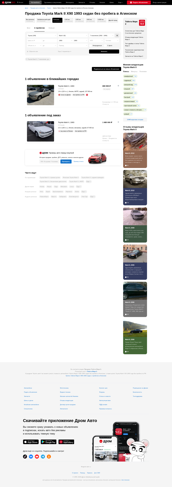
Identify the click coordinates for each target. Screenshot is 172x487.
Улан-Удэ (84, 196)
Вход (159, 2)
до (43, 45)
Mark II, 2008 (129, 228)
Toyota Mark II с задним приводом (93, 177)
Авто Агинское (125, 480)
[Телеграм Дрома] (43, 457)
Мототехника (64, 388)
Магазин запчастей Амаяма (69, 396)
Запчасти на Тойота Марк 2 (134, 56)
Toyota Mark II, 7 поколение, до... (39, 59)
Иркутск (53, 196)
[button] (89, 181)
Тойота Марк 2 (131, 22)
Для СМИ (97, 473)
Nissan (49, 186)
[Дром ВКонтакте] (31, 457)
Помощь (82, 473)
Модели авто (85, 466)
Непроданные (97, 45)
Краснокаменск (58, 191)
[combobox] (42, 36)
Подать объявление (30, 392)
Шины (112, 2)
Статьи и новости (104, 396)
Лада (56, 186)
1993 (60, 40)
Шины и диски (28, 400)
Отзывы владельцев (66, 400)
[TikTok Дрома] (25, 457)
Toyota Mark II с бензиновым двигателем (53, 181)
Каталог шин (103, 388)
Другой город (113, 20)
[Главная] (8, 2)
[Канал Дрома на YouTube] (37, 457)
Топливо (108, 40)
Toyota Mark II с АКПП (76, 181)
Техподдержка (137, 396)
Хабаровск (62, 196)
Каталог (102, 2)
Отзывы (92, 2)
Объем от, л (32, 45)
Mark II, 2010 (129, 153)
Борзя (48, 191)
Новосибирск (44, 196)
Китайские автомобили (31, 404)
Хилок (77, 191)
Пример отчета (78, 161)
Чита (41, 191)
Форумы (102, 392)
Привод (61, 45)
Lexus (72, 186)
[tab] (28, 29)
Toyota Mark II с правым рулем (50, 177)
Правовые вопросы (105, 409)
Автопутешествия (105, 400)
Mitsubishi (64, 186)
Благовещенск (74, 196)
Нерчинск (69, 191)
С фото (109, 45)
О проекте (75, 473)
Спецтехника (28, 409)
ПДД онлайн (103, 404)
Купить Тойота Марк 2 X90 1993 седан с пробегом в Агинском (86, 376)
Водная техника (65, 392)
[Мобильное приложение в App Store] (31, 441)
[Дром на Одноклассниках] (49, 457)
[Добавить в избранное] (118, 85)
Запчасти (81, 2)
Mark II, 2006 (129, 265)
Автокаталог (64, 409)
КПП (91, 40)
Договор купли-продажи (68, 404)
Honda (42, 186)
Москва (21, 2)
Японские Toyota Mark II (71, 177)
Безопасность (137, 392)
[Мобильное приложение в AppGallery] (66, 441)
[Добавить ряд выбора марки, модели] (117, 36)
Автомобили (35, 2)
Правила (89, 473)
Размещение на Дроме (140, 388)
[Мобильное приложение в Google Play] (48, 441)
